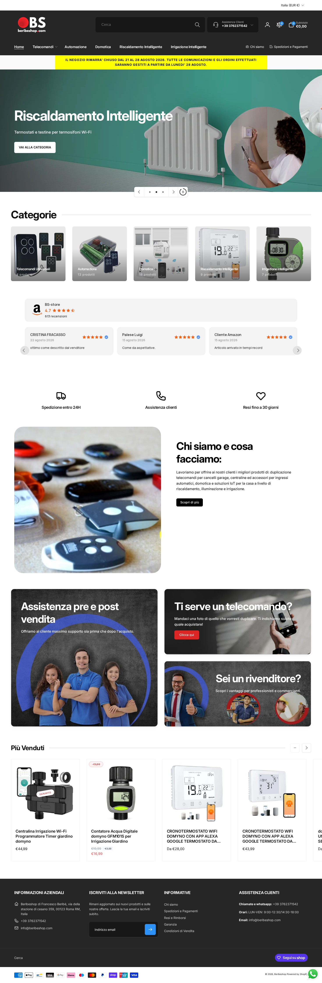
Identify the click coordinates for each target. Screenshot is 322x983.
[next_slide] (297, 350)
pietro (227, 334)
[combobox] (150, 24)
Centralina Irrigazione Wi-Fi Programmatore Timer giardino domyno (44, 836)
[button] (44, 47)
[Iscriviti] (150, 929)
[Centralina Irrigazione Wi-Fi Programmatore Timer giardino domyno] (45, 815)
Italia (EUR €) (290, 5)
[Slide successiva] (173, 192)
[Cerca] (197, 24)
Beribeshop (280, 974)
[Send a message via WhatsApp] (313, 974)
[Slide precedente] (139, 192)
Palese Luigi (48, 334)
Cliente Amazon (143, 334)
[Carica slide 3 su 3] (163, 192)
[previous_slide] (24, 350)
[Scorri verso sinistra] (295, 747)
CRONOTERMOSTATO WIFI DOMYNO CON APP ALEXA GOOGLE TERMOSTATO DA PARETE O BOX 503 (192, 836)
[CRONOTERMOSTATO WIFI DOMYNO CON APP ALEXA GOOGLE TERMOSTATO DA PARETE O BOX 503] (197, 815)
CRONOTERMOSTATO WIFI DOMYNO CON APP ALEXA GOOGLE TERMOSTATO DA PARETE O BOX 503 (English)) (270, 836)
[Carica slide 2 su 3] (156, 192)
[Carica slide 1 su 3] (150, 192)
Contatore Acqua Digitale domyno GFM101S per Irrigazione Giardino (114, 836)
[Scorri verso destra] (306, 747)
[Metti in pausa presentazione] (183, 192)
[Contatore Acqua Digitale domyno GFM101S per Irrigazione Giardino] (121, 815)
